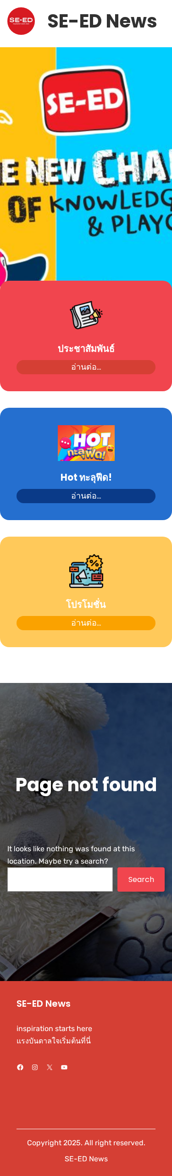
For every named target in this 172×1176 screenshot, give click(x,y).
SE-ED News (102, 21)
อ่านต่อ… (86, 366)
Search (141, 879)
